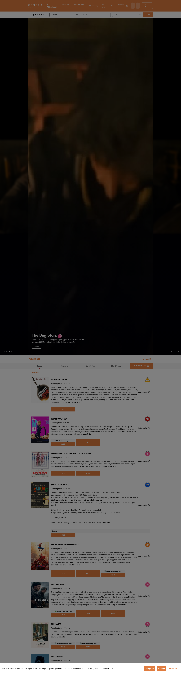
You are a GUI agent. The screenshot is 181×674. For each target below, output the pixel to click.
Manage (161, 668)
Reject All (173, 668)
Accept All (149, 668)
